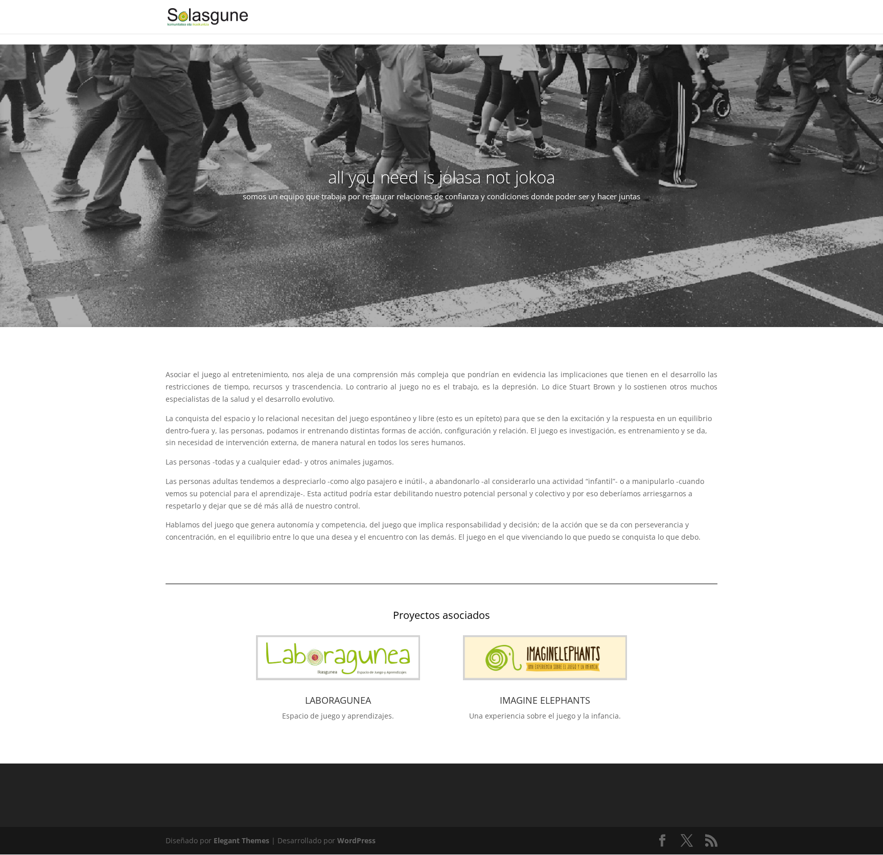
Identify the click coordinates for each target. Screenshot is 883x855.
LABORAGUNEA (338, 700)
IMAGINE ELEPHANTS (545, 700)
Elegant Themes (241, 840)
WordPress (356, 840)
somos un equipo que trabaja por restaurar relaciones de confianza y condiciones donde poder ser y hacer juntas (441, 196)
